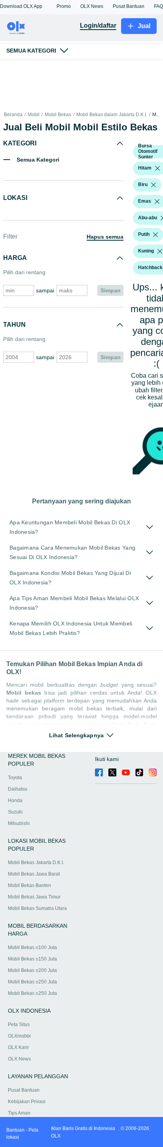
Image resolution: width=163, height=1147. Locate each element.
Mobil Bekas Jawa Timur (34, 897)
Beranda (13, 114)
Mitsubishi (19, 823)
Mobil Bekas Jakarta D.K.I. (36, 862)
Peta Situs (19, 1024)
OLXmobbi (19, 1036)
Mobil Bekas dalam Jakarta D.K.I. (111, 114)
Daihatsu (17, 789)
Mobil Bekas (58, 114)
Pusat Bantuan (24, 1090)
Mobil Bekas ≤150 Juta (32, 959)
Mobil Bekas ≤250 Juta (32, 982)
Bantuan (15, 1130)
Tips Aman (19, 1113)
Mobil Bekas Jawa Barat (34, 874)
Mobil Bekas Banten (29, 885)
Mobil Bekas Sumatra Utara (37, 908)
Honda (15, 800)
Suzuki (15, 812)
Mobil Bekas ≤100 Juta (32, 947)
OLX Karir (18, 1047)
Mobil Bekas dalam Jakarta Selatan (155, 114)
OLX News (19, 1059)
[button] (21, 6)
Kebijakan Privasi (26, 1101)
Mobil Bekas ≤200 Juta (32, 970)
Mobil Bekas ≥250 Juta (32, 993)
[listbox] (157, 168)
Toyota (15, 777)
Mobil (34, 114)
